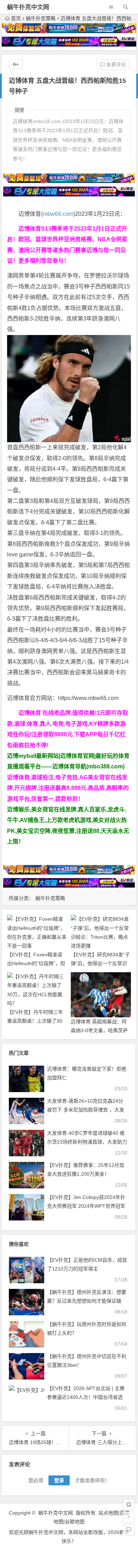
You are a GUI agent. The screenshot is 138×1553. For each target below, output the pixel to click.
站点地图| (109, 1513)
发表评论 (115, 64)
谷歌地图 (75, 1521)
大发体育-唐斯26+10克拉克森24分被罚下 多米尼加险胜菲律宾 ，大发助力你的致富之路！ (85, 1109)
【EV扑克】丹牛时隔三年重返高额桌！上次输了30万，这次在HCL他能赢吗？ (37, 1021)
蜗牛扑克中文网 (28, 7)
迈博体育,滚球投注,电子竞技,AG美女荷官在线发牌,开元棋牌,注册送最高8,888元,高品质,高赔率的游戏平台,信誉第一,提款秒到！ (68, 788)
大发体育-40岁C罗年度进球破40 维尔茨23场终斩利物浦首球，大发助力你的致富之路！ (87, 1141)
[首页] (128, 1504)
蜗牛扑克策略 (41, 18)
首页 (16, 18)
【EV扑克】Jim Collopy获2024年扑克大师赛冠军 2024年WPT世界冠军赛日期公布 (86, 1206)
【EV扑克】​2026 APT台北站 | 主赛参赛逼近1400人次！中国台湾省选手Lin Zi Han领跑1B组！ (86, 1397)
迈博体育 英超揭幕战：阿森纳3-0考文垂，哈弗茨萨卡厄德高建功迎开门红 (99, 1030)
